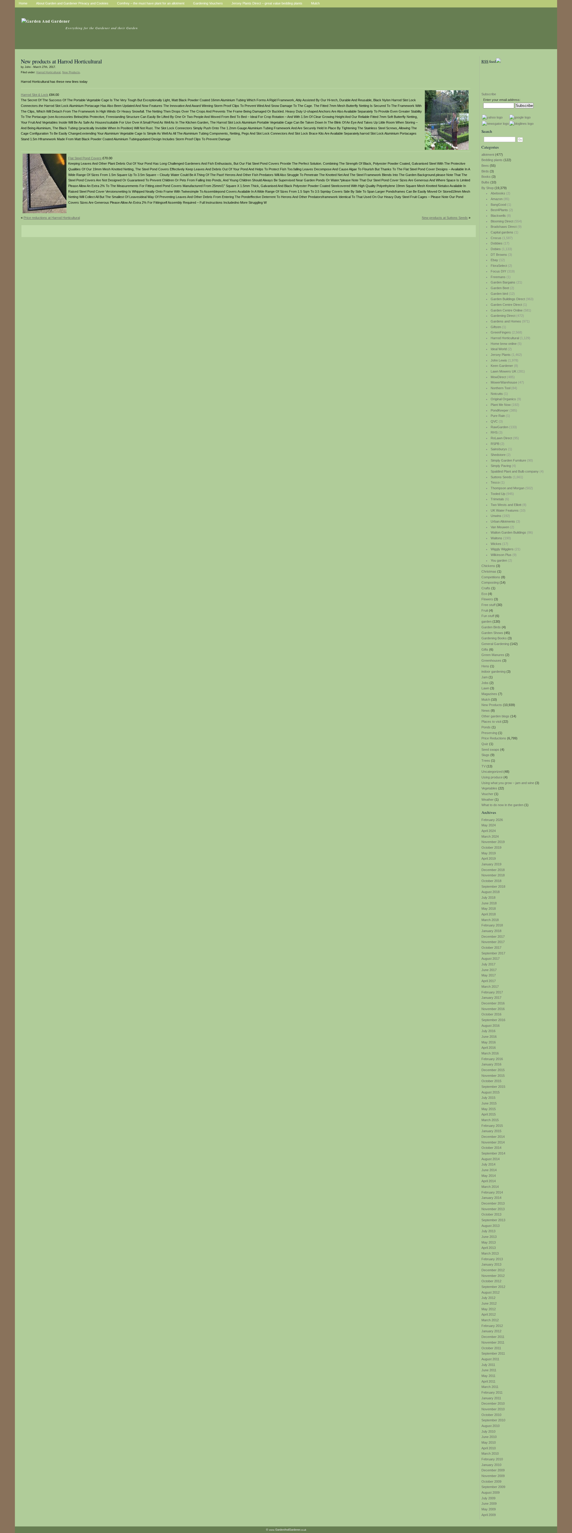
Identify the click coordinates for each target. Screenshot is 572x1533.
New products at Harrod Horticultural (61, 61)
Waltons (496, 538)
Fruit (484, 610)
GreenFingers (501, 332)
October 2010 (491, 1415)
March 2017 (490, 986)
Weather (487, 799)
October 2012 (491, 1281)
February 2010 (492, 1459)
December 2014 (493, 1136)
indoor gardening (493, 671)
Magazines (489, 694)
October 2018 (491, 881)
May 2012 (488, 1309)
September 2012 (493, 1287)
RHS (494, 432)
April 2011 (488, 1381)
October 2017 (491, 947)
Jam (484, 677)
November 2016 (493, 1009)
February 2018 (492, 925)
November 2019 (493, 842)
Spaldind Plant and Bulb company (515, 471)
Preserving (489, 733)
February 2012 (492, 1326)
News (485, 710)
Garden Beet (500, 288)
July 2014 (488, 1164)
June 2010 (489, 1437)
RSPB (495, 443)
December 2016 (493, 1003)
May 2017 (488, 975)
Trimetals (497, 499)
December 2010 (493, 1403)
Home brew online (504, 343)
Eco (484, 594)
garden (486, 621)
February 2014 (492, 1192)
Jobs (485, 683)
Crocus (496, 238)
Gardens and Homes (506, 321)
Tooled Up (498, 494)
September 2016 (493, 1020)
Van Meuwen (500, 527)
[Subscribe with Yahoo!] (492, 117)
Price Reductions (493, 738)
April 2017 (488, 981)
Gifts (484, 649)
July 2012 (488, 1298)
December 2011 (492, 1337)
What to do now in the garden (502, 805)
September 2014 (493, 1153)
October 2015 (491, 1081)
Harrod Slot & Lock (34, 94)
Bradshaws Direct (504, 226)
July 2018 (488, 897)
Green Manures (492, 655)
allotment (487, 154)
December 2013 (493, 1203)
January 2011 (491, 1398)
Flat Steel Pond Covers (85, 158)
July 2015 (488, 1097)
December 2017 (493, 936)
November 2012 (493, 1276)
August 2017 (490, 958)
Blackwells (498, 215)
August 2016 (490, 1025)
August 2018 (490, 892)
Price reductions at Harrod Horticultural (52, 217)
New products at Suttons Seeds (445, 217)
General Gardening (495, 644)
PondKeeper (500, 410)
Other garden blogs (495, 716)
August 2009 (490, 1492)
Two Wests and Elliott (506, 505)
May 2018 (488, 908)
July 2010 (488, 1431)
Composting (490, 582)
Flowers (487, 599)
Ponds (486, 727)
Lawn (485, 688)
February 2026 (492, 820)
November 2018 (493, 875)
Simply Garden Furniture (508, 460)
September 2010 (493, 1420)
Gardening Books (494, 638)
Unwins (496, 516)
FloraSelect (499, 265)
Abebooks (498, 193)
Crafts (485, 588)
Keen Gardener (502, 365)
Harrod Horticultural (505, 338)
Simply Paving (501, 466)
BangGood (498, 204)
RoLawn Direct (501, 438)
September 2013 (493, 1220)
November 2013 (493, 1209)
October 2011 (491, 1348)
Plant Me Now (501, 404)
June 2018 (489, 903)
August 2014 (490, 1159)
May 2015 (488, 1109)
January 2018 (491, 931)
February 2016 (492, 1059)
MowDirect (498, 377)
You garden (499, 560)
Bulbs (485, 182)
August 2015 (490, 1092)
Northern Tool (500, 388)
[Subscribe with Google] (520, 117)
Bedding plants (492, 160)
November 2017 (493, 942)
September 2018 (493, 886)
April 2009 (488, 1515)
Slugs (485, 755)
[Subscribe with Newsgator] (495, 123)
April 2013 (488, 1248)
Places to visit (491, 721)
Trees (485, 760)
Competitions (490, 577)
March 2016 (490, 1053)
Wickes (496, 544)
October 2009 (491, 1481)
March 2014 (490, 1186)
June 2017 (489, 970)
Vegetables (489, 788)
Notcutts (497, 393)
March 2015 (490, 1120)
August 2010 (490, 1426)
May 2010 (488, 1442)
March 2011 (489, 1387)
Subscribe (488, 94)
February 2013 (492, 1259)
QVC (494, 421)
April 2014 (488, 1181)
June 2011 (488, 1370)
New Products (491, 705)
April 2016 (488, 1047)
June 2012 (489, 1303)
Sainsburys (499, 449)
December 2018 (493, 870)
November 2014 (493, 1142)
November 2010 (493, 1409)
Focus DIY (498, 271)
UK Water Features (505, 510)
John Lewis (499, 360)
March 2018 (490, 920)
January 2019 (491, 864)
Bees (485, 165)
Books (486, 176)
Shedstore (498, 455)
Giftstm (496, 327)
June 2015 (489, 1103)
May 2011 (488, 1376)
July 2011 (488, 1365)
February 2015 (492, 1125)
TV (483, 766)
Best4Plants (499, 210)
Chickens (488, 566)
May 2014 (488, 1175)
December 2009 (493, 1470)
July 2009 (488, 1498)
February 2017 (492, 992)
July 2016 (488, 1031)
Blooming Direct (502, 221)
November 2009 (493, 1476)
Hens (485, 666)
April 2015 (488, 1114)
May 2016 (488, 1042)
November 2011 (492, 1342)
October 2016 (491, 1014)
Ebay (494, 260)
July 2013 (488, 1231)
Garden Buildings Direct (508, 299)
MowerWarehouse (504, 382)
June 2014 (489, 1170)
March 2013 (490, 1253)
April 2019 (488, 858)
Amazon (497, 199)
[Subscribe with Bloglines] (521, 123)
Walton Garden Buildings (508, 532)
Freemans (498, 277)
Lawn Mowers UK (503, 371)
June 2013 (489, 1236)
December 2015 (493, 1070)
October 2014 (491, 1147)
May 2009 (488, 1509)
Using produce (492, 777)
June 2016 (489, 1036)
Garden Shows (492, 633)
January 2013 (491, 1264)
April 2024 (488, 831)
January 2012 (491, 1331)
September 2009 (493, 1487)
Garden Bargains (503, 282)
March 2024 (490, 836)
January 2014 (491, 1197)
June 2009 (489, 1503)
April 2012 (488, 1314)
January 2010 (491, 1465)
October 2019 (491, 847)
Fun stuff (487, 616)
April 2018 (488, 914)
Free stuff (488, 605)
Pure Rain (498, 415)
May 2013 (488, 1242)
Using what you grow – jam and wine (507, 783)
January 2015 (491, 1131)
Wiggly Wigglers (502, 549)
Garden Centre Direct (506, 304)
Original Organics (503, 399)
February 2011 (492, 1392)
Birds (485, 171)
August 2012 (490, 1292)
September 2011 (493, 1353)
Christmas (488, 571)
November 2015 (493, 1075)
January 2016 (491, 1064)
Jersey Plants (501, 354)
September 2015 (493, 1086)
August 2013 (490, 1225)
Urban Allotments (503, 521)
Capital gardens (502, 232)
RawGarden (499, 427)
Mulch (485, 699)
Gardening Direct (503, 315)
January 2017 (491, 997)
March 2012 (490, 1320)
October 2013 (491, 1214)
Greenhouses (491, 660)
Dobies (496, 249)
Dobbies (497, 243)
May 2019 (488, 853)
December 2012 (493, 1270)
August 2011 (490, 1359)
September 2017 (493, 953)
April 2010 (488, 1448)
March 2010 (490, 1453)
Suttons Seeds (501, 477)
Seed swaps (490, 749)
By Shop (487, 188)
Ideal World (499, 349)
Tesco (495, 482)
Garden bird (499, 293)
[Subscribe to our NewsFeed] (498, 61)
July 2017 (488, 964)
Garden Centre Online (507, 310)
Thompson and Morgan (507, 488)
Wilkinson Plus (501, 555)
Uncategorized (492, 771)
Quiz (484, 744)
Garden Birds (491, 627)
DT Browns (499, 254)
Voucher (487, 794)
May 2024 (488, 825)
